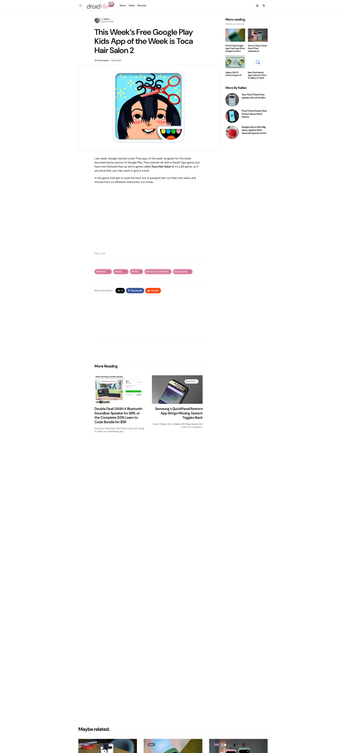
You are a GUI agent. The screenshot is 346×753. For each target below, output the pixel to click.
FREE (137, 271)
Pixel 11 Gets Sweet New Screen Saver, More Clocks (254, 114)
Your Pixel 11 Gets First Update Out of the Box (253, 96)
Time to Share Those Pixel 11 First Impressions (257, 48)
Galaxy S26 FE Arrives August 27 (233, 74)
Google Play (184, 271)
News (86, 745)
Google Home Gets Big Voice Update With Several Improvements (254, 130)
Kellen (106, 19)
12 (102, 60)
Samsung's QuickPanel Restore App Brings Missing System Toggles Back (179, 413)
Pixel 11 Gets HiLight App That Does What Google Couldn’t (235, 48)
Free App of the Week (159, 271)
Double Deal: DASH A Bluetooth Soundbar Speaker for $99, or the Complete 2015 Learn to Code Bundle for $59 (118, 415)
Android (104, 271)
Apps (122, 271)
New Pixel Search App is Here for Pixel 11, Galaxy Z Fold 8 (257, 75)
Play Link (99, 253)
